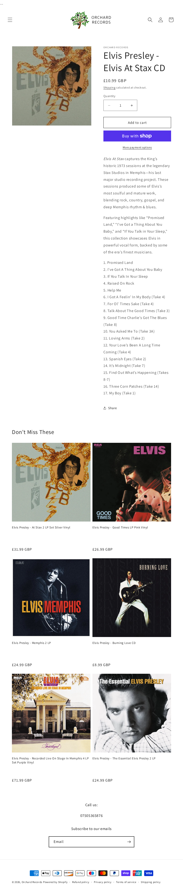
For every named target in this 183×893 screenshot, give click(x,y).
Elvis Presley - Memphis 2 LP (31, 643)
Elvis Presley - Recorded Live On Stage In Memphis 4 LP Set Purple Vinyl (50, 760)
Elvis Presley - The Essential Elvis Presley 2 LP (124, 758)
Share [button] (112, 408)
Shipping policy (151, 882)
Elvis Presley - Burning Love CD (114, 643)
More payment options (137, 147)
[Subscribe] (129, 841)
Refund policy (80, 882)
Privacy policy (103, 882)
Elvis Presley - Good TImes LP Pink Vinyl (120, 527)
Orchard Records (32, 882)
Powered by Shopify (55, 882)
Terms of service (126, 882)
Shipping (109, 87)
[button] (10, 20)
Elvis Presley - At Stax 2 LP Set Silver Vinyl (41, 527)
